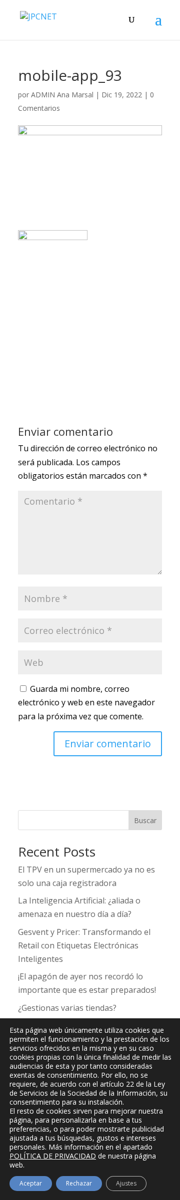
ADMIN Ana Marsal (62, 94)
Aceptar (31, 1183)
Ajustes (126, 1183)
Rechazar (79, 1183)
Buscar (145, 820)
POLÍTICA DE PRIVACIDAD (53, 1156)
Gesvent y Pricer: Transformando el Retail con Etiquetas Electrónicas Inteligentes (84, 945)
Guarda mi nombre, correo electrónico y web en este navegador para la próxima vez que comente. (86, 702)
